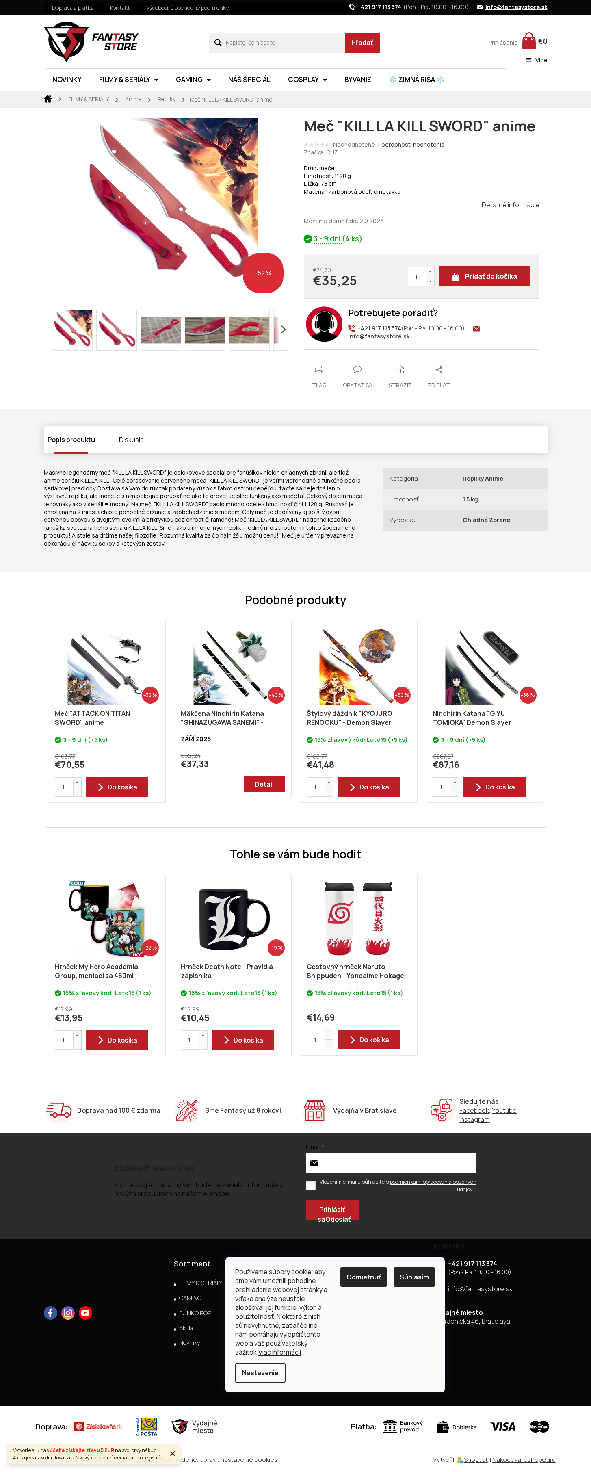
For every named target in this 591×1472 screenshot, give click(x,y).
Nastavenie (260, 1372)
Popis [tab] (56, 439)
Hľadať (362, 42)
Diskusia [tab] (131, 439)
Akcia (186, 1328)
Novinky (189, 1343)
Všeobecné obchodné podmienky (187, 7)
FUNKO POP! (196, 1313)
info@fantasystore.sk (480, 1288)
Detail (264, 784)
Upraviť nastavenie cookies (238, 1459)
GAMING (190, 1298)
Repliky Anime (483, 478)
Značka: (321, 152)
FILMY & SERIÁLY (200, 1283)
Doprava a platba (73, 7)
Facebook (474, 1110)
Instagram (474, 1119)
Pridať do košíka (491, 276)
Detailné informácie (510, 204)
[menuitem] (67, 80)
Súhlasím (414, 1277)
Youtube (504, 1110)
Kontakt (120, 7)
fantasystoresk (68, 1313)
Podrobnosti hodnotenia (411, 144)
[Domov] (48, 98)
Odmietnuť (363, 1277)
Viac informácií (279, 1352)
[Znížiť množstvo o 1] (430, 281)
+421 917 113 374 (472, 1263)
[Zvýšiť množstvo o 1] (430, 271)
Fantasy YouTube (85, 1313)
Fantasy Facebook (50, 1313)
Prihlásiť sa (331, 1212)
